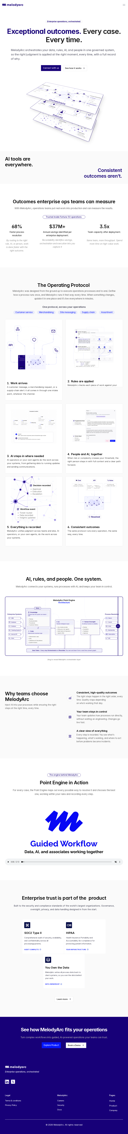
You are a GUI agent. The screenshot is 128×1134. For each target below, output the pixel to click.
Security (60, 1105)
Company (113, 1110)
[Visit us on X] (13, 1082)
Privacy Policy (11, 1105)
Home (112, 1101)
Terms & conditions (13, 1100)
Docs (59, 1109)
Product (113, 1105)
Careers (60, 1100)
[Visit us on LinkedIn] (7, 1082)
